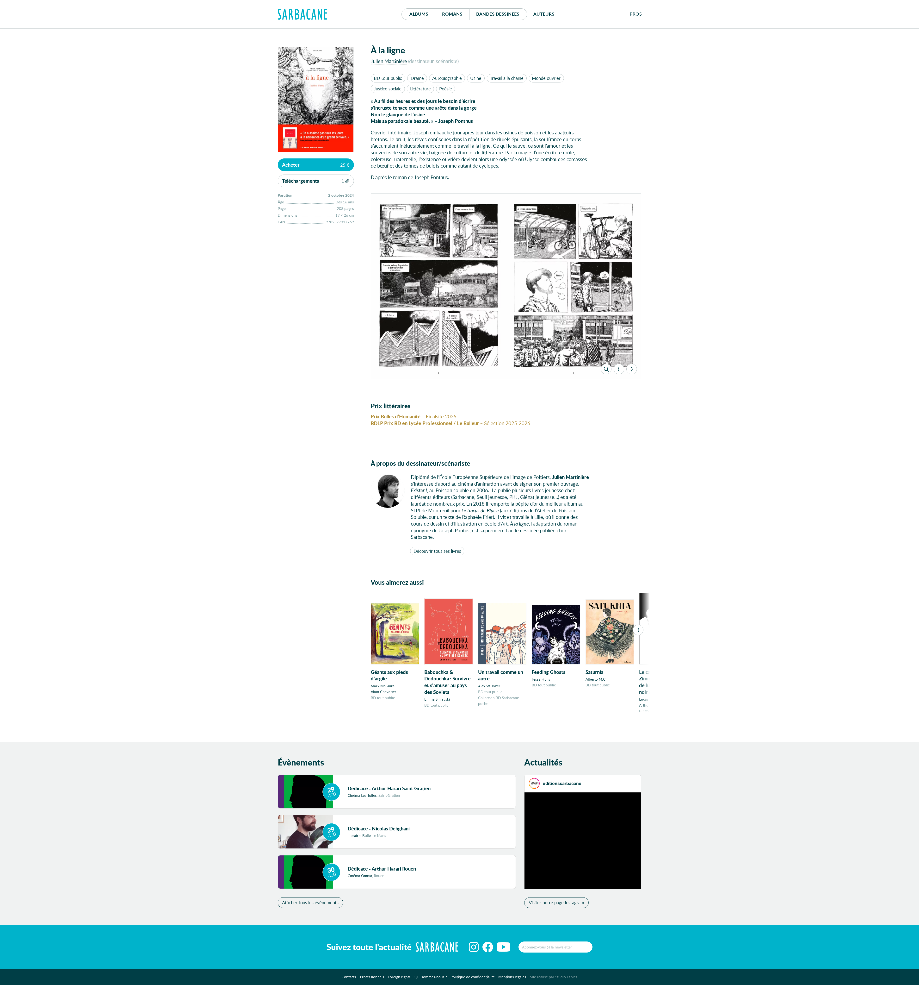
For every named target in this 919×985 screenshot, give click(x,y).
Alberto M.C (595, 679)
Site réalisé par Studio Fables (553, 976)
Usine (475, 78)
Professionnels (372, 976)
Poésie (445, 89)
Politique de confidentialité (472, 976)
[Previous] (619, 369)
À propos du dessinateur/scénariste (420, 463)
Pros (636, 14)
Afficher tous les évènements (310, 902)
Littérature (420, 89)
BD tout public (388, 78)
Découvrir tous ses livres (437, 551)
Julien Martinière (389, 61)
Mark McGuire (383, 686)
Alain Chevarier (383, 691)
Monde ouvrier (546, 78)
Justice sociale (387, 89)
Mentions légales (512, 976)
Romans (452, 14)
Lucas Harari (649, 699)
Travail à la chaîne (507, 78)
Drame (417, 78)
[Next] (631, 369)
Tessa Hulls (541, 679)
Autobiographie (447, 78)
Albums (418, 14)
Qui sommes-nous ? (430, 976)
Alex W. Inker (489, 686)
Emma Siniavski (437, 699)
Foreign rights (399, 976)
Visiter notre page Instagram (556, 902)
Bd (497, 14)
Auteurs (544, 14)
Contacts (349, 976)
